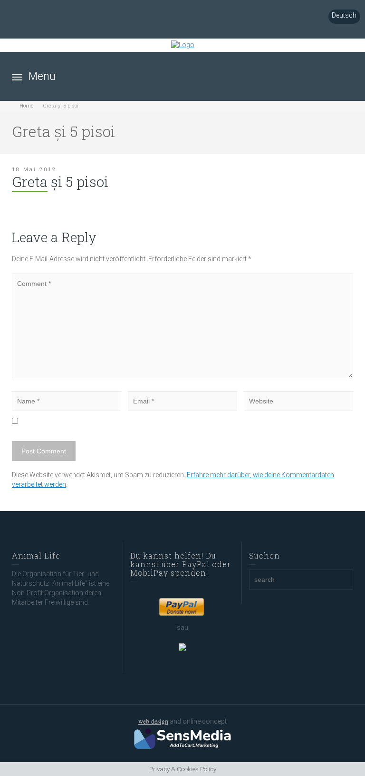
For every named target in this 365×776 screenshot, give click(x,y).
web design (153, 721)
